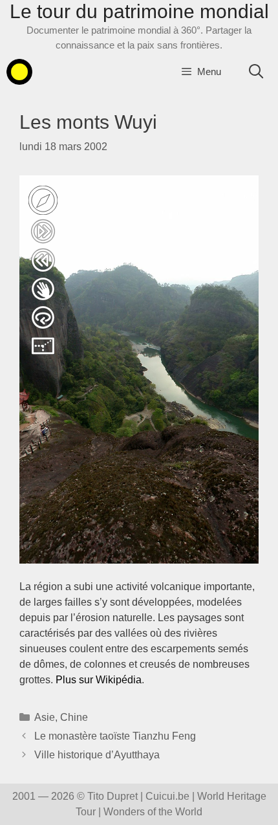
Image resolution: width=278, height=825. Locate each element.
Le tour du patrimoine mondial (139, 11)
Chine (74, 717)
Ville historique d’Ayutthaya (97, 754)
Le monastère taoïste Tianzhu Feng (115, 736)
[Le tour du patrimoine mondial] (19, 71)
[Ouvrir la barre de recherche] (256, 71)
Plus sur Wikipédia (99, 679)
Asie (44, 717)
